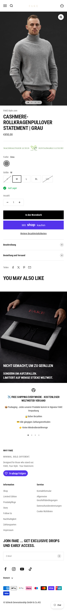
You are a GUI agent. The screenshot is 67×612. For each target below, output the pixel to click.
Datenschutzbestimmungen (49, 505)
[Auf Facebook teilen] (13, 267)
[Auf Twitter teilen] (18, 267)
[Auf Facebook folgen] (5, 569)
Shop (5, 491)
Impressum (8, 530)
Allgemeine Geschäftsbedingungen (47, 498)
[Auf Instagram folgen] (14, 569)
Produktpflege (9, 502)
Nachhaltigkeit (9, 519)
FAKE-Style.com (10, 110)
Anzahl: (6, 195)
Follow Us (7, 513)
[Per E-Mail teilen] (29, 267)
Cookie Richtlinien (45, 511)
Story (5, 507)
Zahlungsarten (9, 524)
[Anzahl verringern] (7, 202)
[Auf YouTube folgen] (22, 569)
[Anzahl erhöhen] (19, 202)
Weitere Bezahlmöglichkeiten (33, 233)
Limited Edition (10, 496)
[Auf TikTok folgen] (30, 569)
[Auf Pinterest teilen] (24, 267)
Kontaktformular (44, 491)
